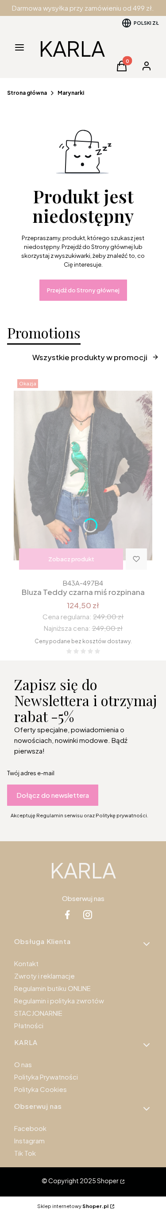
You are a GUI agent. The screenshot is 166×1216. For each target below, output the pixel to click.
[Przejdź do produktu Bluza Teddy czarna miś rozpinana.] (83, 475)
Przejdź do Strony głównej (83, 290)
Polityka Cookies (40, 1089)
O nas (23, 1064)
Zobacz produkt (71, 559)
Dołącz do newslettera (52, 795)
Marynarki (71, 92)
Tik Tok (25, 1153)
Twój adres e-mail (30, 773)
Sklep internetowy (72, 1206)
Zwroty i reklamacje (44, 975)
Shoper (108, 1181)
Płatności (28, 1025)
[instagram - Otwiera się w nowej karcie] (87, 914)
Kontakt (26, 963)
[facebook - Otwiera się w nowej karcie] (67, 914)
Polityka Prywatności (46, 1076)
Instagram (29, 1140)
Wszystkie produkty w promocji (89, 357)
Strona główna (27, 92)
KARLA (72, 48)
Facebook (30, 1128)
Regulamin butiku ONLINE (52, 988)
